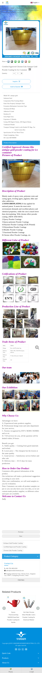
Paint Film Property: (9, 103)
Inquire (15, 81)
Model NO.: (7, 95)
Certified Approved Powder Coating (14, 547)
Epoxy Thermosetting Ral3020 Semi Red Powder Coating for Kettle (13, 617)
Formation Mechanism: (10, 106)
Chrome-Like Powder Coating (12, 550)
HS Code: (6, 138)
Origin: (6, 135)
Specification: (8, 132)
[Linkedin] (16, 649)
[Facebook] (26, 649)
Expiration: (7, 119)
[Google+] (19, 649)
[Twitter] (22, 649)
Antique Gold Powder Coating (13, 543)
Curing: (6, 122)
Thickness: (7, 109)
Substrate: (6, 98)
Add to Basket (15, 87)
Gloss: (5, 116)
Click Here (21, 580)
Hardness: (6, 114)
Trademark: (7, 124)
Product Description (10, 143)
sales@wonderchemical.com (15, 570)
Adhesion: (6, 111)
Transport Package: (9, 127)
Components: (7, 101)
